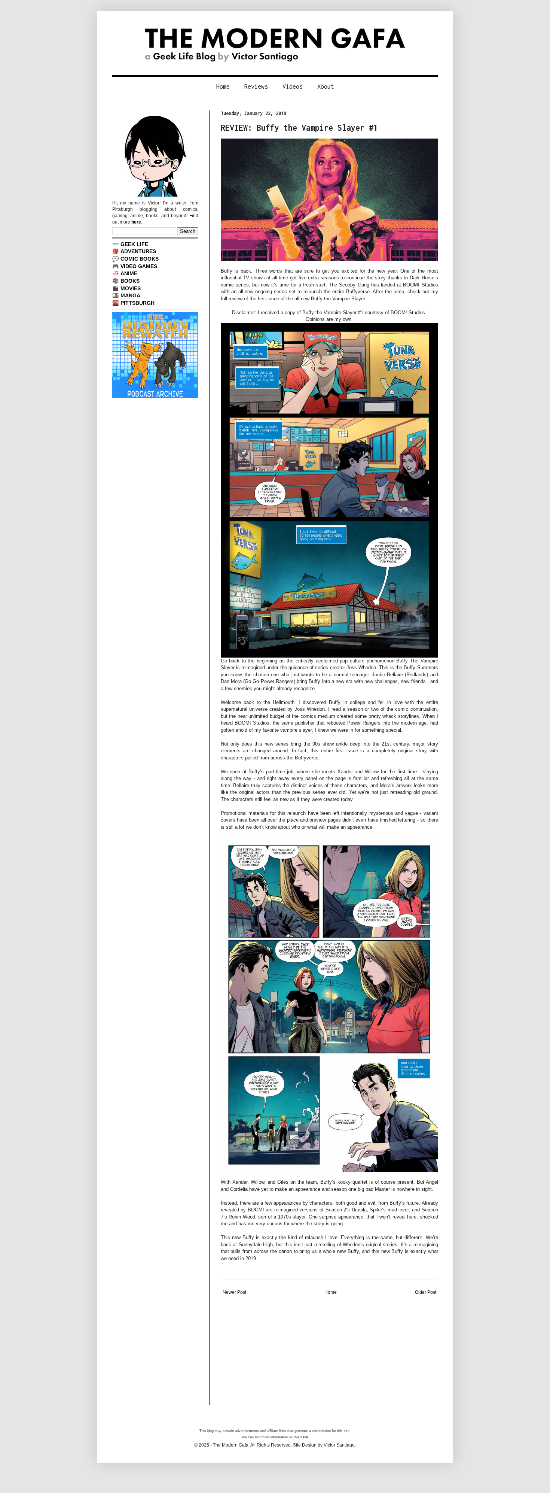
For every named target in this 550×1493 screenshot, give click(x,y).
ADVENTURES (138, 251)
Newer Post (234, 1292)
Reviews (256, 86)
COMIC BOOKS (139, 259)
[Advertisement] (329, 1352)
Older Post (425, 1292)
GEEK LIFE (134, 244)
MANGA (130, 295)
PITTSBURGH (137, 303)
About (325, 86)
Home (223, 86)
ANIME (128, 273)
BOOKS (130, 281)
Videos (292, 86)
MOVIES (130, 288)
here (136, 222)
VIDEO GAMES (138, 266)
